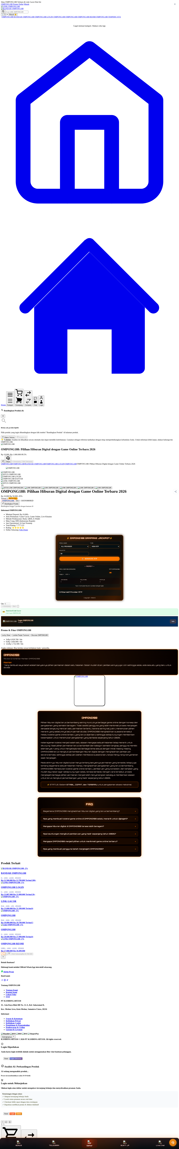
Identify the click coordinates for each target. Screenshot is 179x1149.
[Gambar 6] (103, 487)
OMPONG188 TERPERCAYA (108, 17)
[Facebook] (2, 980)
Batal (6, 1059)
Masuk (26, 4)
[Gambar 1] (12, 487)
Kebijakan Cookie (13, 1023)
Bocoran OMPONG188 (40, 635)
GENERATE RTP (89, 559)
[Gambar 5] (85, 487)
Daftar (21, 4)
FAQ (8, 997)
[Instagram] (5, 980)
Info (173, 621)
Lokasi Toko (11, 995)
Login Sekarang (15, 1059)
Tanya (8, 461)
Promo (15, 4)
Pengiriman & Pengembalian (18, 1025)
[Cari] (3, 11)
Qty (2, 604)
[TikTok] (7, 980)
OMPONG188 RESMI (87, 17)
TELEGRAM (54, 1145)
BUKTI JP (125, 1145)
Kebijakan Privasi (13, 1021)
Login (12, 1114)
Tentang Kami (12, 990)
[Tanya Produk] (18, 606)
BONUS (19, 1145)
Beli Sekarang (27, 461)
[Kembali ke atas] (3, 957)
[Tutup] (3, 416)
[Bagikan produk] (3, 461)
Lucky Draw (6, 635)
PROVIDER (63, 543)
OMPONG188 (7, 4)
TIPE (91, 543)
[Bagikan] (3, 953)
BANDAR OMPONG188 (24, 17)
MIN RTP (62, 550)
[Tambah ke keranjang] (9, 953)
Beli (14, 606)
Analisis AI (23, 437)
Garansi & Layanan (14, 1030)
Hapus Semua (9, 437)
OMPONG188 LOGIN (44, 17)
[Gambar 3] (50, 487)
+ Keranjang (16, 461)
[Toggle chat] (173, 1142)
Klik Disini (23, 530)
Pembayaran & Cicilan (15, 1027)
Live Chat (160, 1145)
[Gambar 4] (68, 487)
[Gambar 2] (33, 487)
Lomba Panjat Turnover (21, 635)
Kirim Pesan (9, 972)
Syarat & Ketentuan (14, 1019)
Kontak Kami (11, 992)
